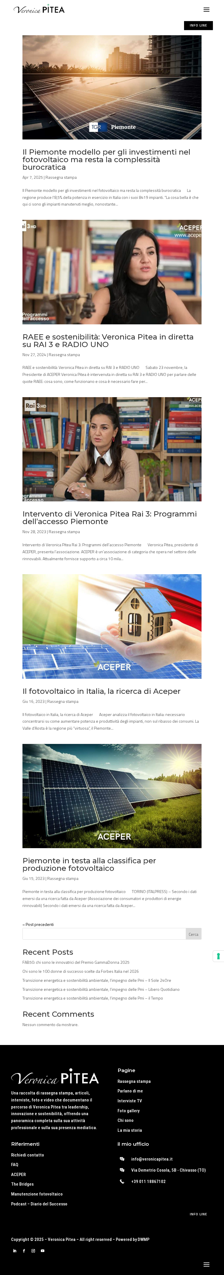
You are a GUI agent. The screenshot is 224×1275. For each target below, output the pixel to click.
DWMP (143, 1239)
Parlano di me (130, 1091)
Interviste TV (130, 1101)
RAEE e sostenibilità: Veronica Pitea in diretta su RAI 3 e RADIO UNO (108, 340)
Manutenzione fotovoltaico (37, 1194)
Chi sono (126, 1120)
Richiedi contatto (27, 1155)
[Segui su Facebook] (23, 1250)
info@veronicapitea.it (152, 1159)
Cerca (193, 934)
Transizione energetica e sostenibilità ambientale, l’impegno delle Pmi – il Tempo (92, 998)
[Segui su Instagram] (33, 1250)
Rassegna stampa (61, 177)
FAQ (14, 1164)
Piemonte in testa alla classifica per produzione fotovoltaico (89, 864)
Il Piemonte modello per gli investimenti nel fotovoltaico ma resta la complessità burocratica (106, 159)
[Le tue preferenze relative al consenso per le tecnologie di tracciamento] (218, 956)
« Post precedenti (38, 924)
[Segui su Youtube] (42, 1250)
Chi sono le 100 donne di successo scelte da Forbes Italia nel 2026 (80, 971)
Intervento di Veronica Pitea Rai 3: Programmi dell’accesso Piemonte (109, 517)
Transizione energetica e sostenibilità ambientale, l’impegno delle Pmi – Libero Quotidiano (101, 989)
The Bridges (22, 1184)
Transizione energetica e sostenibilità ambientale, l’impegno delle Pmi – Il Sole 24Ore (96, 980)
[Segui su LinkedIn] (14, 1250)
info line (198, 25)
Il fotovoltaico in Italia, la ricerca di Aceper (101, 691)
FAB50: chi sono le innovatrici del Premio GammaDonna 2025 (76, 962)
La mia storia (130, 1130)
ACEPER (18, 1174)
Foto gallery (128, 1110)
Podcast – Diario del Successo (39, 1204)
